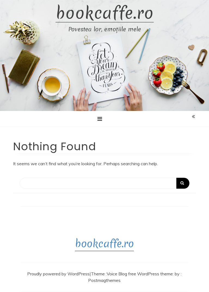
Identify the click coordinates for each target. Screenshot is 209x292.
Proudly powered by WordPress (58, 273)
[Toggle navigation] (100, 119)
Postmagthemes (104, 280)
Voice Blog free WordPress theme (140, 273)
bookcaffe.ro (105, 13)
